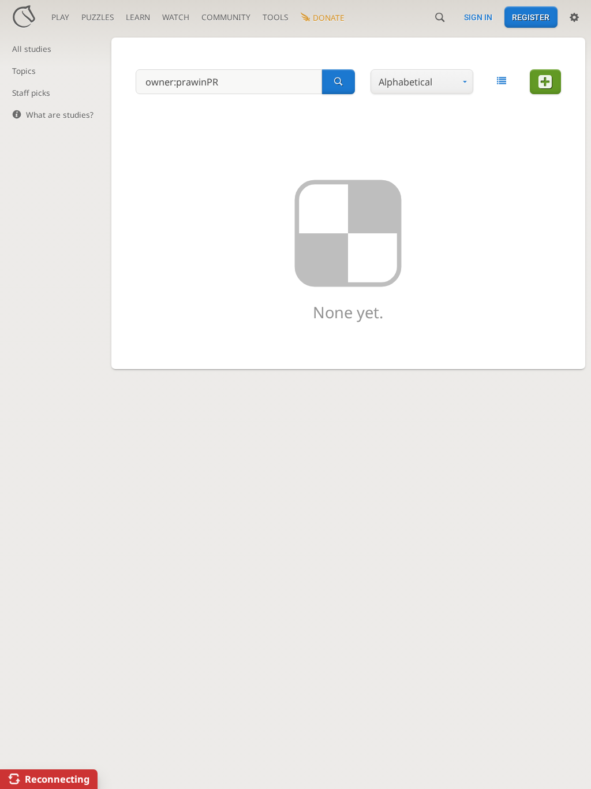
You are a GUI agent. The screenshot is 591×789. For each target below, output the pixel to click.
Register (530, 17)
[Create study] (545, 82)
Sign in (478, 17)
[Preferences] (574, 17)
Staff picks (31, 92)
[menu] (422, 82)
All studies (31, 48)
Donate (329, 17)
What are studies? (59, 114)
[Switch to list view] (501, 80)
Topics (24, 70)
